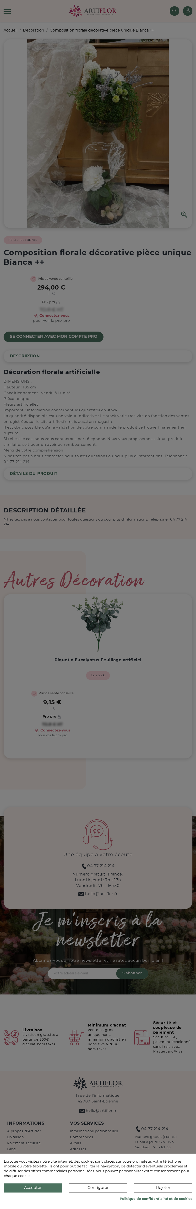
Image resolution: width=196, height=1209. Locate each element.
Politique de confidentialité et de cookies (156, 1199)
